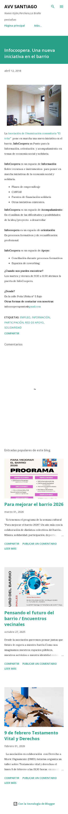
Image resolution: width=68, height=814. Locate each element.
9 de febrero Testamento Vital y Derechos (31, 735)
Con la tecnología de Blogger (36, 803)
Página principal (14, 25)
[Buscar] (53, 6)
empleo (25, 317)
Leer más (10, 548)
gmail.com (35, 306)
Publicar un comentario (39, 543)
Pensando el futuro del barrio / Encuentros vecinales (29, 618)
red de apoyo (34, 322)
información (41, 317)
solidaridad (13, 327)
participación (14, 322)
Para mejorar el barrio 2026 (33, 504)
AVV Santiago (20, 6)
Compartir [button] (11, 333)
